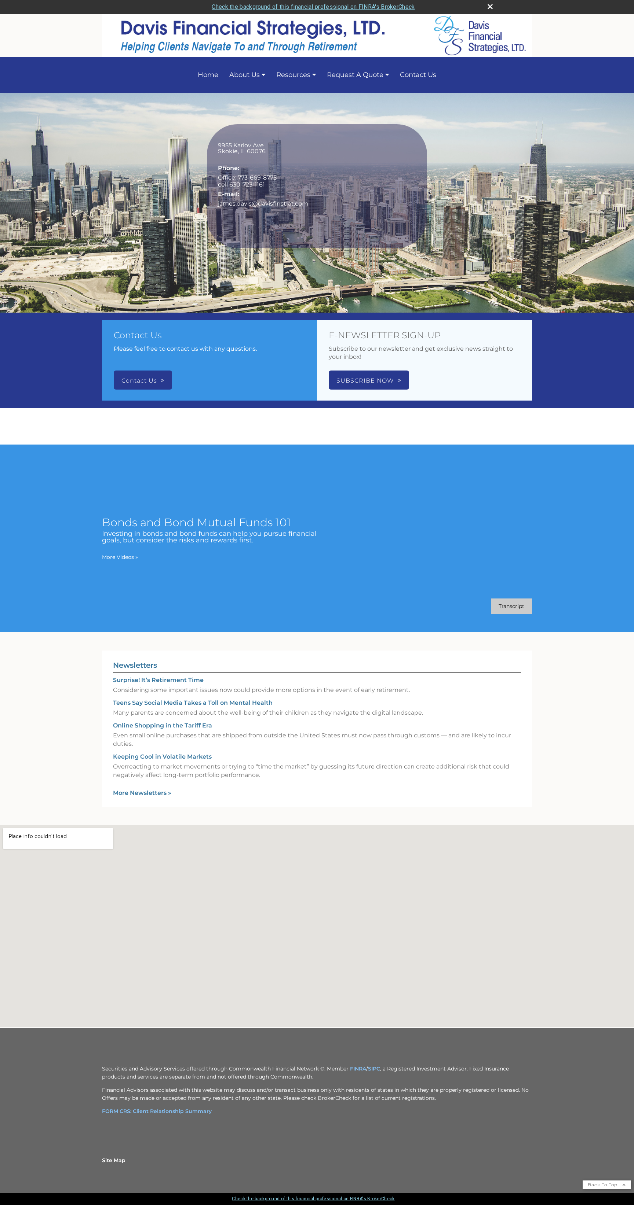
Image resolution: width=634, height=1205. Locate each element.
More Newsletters (142, 792)
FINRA (358, 1068)
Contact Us (418, 75)
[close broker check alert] (490, 7)
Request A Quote (355, 75)
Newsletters (135, 665)
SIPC (374, 1068)
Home (208, 75)
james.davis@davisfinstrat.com (263, 203)
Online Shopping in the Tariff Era (162, 725)
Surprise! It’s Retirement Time (158, 680)
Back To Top (603, 1184)
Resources (293, 75)
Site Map (113, 1160)
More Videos (120, 557)
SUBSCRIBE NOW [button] (365, 380)
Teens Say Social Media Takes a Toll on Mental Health (193, 702)
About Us (244, 75)
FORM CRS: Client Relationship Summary (157, 1111)
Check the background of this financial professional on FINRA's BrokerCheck (313, 6)
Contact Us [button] (139, 380)
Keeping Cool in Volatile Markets (162, 756)
